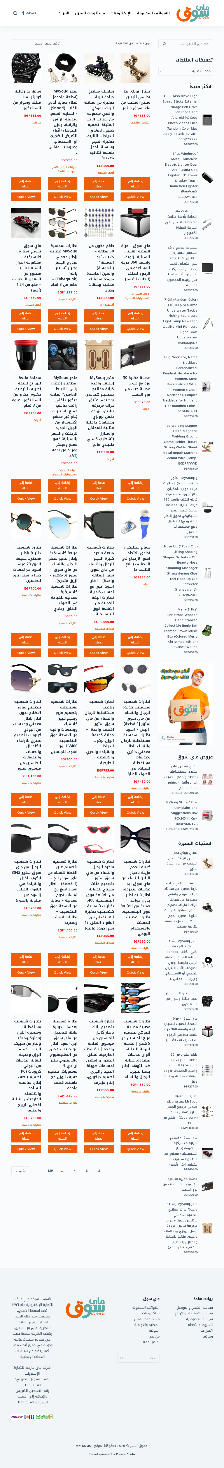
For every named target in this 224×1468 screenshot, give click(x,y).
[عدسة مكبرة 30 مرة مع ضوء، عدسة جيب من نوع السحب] (135, 354)
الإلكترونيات (120, 13)
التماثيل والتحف (140, 122)
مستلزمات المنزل (90, 13)
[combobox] (185, 71)
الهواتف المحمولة (153, 13)
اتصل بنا (207, 1330)
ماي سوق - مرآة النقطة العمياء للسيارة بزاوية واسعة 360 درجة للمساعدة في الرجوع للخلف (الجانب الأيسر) (180, 1029)
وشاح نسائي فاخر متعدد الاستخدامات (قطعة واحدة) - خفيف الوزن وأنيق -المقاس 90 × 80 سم (181, 777)
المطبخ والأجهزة (147, 1324)
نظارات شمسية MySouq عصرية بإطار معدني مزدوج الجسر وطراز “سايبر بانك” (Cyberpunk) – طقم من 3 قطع (63, 265)
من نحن (154, 1336)
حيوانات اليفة (69, 167)
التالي (22, 1170)
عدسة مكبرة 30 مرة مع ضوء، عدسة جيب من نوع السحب (136, 386)
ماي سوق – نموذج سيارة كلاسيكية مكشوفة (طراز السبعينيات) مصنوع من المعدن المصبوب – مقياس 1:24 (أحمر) (26, 268)
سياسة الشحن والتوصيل (195, 1307)
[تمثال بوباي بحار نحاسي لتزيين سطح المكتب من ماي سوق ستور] (135, 68)
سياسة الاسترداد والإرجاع (194, 1313)
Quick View (135, 197)
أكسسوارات (107, 304)
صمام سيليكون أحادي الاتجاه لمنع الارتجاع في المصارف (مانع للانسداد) (136, 558)
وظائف (208, 1336)
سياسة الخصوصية (199, 1319)
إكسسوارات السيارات (137, 298)
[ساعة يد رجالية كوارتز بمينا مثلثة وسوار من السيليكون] (26, 68)
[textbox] (186, 71)
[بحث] (15, 13)
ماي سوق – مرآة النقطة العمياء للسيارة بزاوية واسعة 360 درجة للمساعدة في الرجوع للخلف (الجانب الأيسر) (135, 262)
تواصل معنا (151, 1342)
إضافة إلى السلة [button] (135, 184)
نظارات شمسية (67, 299)
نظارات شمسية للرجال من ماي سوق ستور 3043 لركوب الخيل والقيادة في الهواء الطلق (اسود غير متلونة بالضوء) (26, 881)
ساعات (37, 122)
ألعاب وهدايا (106, 172)
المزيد (63, 13)
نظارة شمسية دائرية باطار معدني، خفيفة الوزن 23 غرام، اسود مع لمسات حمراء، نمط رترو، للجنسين (27, 564)
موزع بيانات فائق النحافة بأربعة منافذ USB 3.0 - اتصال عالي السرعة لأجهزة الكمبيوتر (181, 222)
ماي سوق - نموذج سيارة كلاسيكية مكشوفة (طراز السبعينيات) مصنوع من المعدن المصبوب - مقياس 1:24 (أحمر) (181, 1151)
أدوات (146, 408)
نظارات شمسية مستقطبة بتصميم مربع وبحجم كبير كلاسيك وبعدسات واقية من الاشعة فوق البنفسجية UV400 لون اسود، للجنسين (63, 726)
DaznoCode (125, 1454)
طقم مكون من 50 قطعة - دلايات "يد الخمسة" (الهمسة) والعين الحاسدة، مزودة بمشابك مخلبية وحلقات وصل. (180, 1068)
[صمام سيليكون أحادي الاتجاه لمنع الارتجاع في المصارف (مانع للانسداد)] (135, 524)
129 (50, 1171)
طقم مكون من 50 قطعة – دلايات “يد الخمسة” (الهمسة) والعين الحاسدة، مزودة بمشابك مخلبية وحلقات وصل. (100, 268)
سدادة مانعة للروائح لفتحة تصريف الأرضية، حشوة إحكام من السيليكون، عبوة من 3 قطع (26, 391)
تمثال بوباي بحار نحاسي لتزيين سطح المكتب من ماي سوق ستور (135, 99)
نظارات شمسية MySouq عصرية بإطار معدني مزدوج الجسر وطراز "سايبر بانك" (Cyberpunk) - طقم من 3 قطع (180, 1109)
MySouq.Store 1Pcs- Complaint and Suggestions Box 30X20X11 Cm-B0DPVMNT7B (182, 813)
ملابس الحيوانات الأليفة (64, 169)
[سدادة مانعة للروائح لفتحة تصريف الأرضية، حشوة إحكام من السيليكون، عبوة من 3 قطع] (26, 354)
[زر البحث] (121, 1358)
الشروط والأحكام (200, 1324)
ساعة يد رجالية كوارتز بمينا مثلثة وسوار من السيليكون (27, 99)
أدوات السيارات (140, 293)
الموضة (154, 1330)
